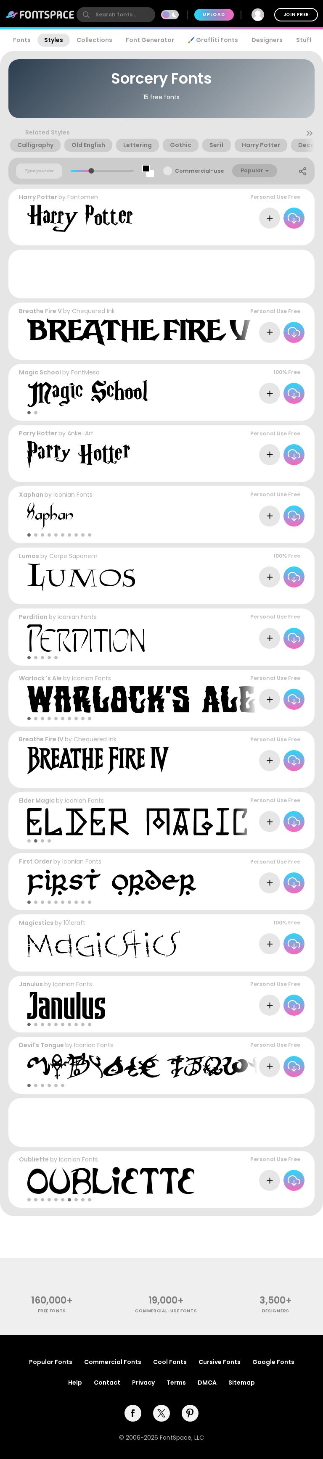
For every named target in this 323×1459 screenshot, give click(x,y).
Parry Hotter (38, 433)
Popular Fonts (50, 1362)
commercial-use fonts (166, 1311)
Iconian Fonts (73, 494)
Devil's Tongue (41, 1045)
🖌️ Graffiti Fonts (213, 40)
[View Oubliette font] (110, 1180)
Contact (107, 1382)
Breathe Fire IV (41, 739)
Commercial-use (199, 170)
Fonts (22, 40)
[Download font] (293, 218)
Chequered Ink (93, 311)
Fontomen (82, 197)
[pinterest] (190, 1413)
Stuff (304, 40)
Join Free (296, 14)
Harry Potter (38, 197)
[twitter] (161, 1413)
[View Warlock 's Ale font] (141, 699)
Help (75, 1382)
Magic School (40, 372)
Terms (176, 1382)
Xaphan (31, 494)
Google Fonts (273, 1362)
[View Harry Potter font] (79, 218)
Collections (94, 40)
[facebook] (132, 1413)
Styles (53, 40)
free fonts (52, 1311)
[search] (116, 14)
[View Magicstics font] (103, 944)
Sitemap (241, 1382)
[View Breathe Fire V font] (139, 332)
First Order (35, 861)
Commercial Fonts (112, 1362)
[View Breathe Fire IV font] (98, 760)
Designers (267, 40)
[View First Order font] (111, 882)
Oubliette (34, 1159)
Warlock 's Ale (40, 678)
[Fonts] (40, 14)
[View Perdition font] (86, 638)
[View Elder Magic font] (137, 821)
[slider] (91, 171)
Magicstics (36, 923)
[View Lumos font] (81, 577)
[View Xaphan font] (50, 515)
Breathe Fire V (40, 311)
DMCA (207, 1382)
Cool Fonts (170, 1362)
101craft (74, 923)
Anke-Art (80, 433)
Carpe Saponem (73, 556)
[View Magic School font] (87, 393)
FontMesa (85, 372)
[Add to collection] (269, 218)
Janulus (31, 984)
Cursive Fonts (220, 1362)
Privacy (143, 1382)
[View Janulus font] (66, 1005)
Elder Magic (37, 800)
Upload (214, 14)
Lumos (29, 556)
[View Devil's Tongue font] (152, 1066)
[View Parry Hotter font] (78, 454)
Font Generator (150, 40)
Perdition (33, 617)
